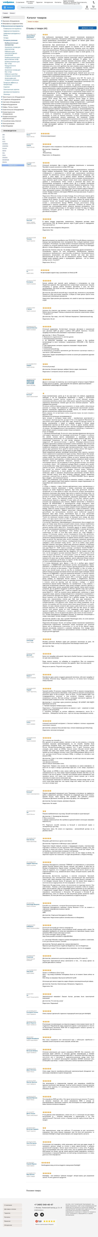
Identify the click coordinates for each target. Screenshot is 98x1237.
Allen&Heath (5, 159)
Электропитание (8, 123)
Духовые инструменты (11, 92)
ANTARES (5, 143)
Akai (3, 153)
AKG (3, 139)
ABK (3, 134)
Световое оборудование (11, 102)
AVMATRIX (5, 146)
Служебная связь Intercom (12, 121)
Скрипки (7, 87)
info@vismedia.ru (38, 1210)
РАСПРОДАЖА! (8, 126)
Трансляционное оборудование (14, 97)
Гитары (6, 38)
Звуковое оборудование (11, 21)
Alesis (4, 155)
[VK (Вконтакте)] (37, 1215)
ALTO (3, 141)
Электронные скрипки (11, 89)
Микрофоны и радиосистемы (13, 23)
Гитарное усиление (10, 40)
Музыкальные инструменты (13, 26)
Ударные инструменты (11, 31)
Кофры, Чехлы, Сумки (10, 107)
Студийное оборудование (12, 99)
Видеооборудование (10, 104)
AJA (3, 137)
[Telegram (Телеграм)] (42, 1215)
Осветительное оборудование (13, 110)
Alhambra (4, 157)
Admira (4, 150)
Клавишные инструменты (12, 28)
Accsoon (4, 148)
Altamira (4, 162)
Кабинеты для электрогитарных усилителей (11, 53)
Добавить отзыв (87, 28)
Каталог (6, 17)
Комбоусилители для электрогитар (11, 44)
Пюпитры (7, 94)
